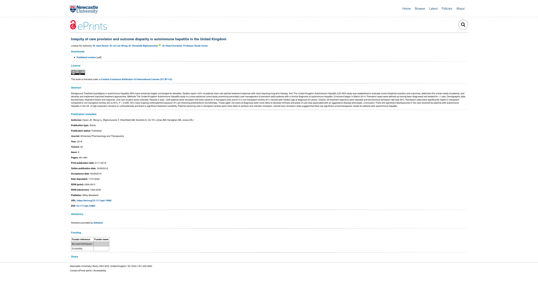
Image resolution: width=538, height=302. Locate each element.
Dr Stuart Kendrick (172, 45)
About (460, 8)
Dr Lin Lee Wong (118, 45)
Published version (86, 57)
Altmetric (98, 222)
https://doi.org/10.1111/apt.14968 (94, 200)
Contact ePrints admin (81, 270)
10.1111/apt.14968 (85, 205)
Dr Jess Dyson (101, 45)
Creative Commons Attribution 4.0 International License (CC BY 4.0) (136, 79)
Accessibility (100, 270)
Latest (433, 8)
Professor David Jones (195, 45)
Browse (420, 8)
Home (406, 8)
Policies (447, 8)
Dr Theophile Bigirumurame (143, 45)
